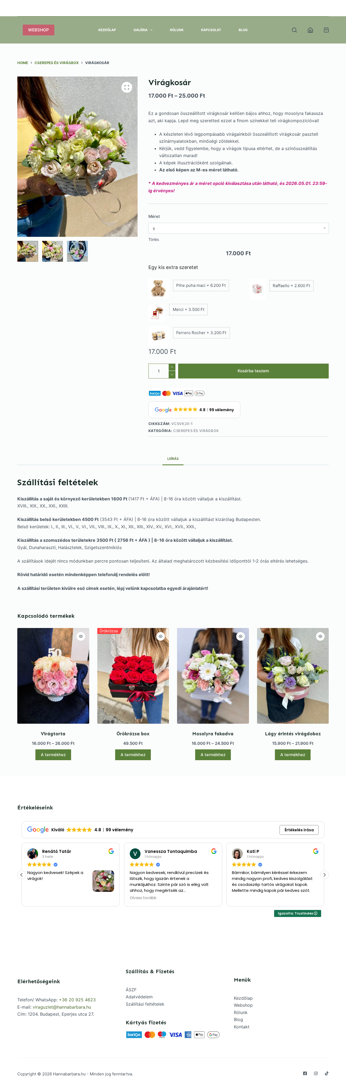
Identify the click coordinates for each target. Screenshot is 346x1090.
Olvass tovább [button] (142, 898)
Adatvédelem (139, 996)
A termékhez (53, 754)
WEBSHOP (38, 29)
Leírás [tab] (173, 459)
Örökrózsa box (133, 733)
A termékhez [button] (133, 754)
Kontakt (241, 1026)
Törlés (153, 239)
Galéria (141, 30)
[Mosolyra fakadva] (213, 676)
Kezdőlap (107, 30)
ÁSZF (131, 989)
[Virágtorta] (53, 676)
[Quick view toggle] (80, 636)
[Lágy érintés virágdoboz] (293, 676)
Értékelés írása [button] (299, 830)
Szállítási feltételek (145, 1004)
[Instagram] (316, 1073)
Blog (243, 30)
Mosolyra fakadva (213, 733)
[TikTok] (327, 1073)
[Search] (294, 30)
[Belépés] (310, 30)
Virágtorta (53, 733)
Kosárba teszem (253, 370)
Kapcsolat (211, 30)
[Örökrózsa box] (133, 676)
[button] (324, 875)
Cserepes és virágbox (196, 430)
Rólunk (177, 30)
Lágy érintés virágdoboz (293, 733)
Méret (154, 216)
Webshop (243, 1005)
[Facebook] (305, 1073)
